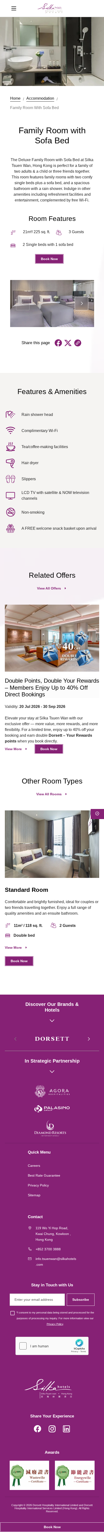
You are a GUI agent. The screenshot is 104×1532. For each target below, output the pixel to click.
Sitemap (34, 1195)
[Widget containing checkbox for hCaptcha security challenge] (52, 1346)
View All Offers (49, 588)
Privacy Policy (38, 1185)
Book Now (49, 259)
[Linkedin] (66, 1430)
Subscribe (80, 1299)
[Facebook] (37, 1430)
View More (13, 749)
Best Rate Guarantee (44, 1175)
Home (15, 98)
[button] (81, 303)
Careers (34, 1165)
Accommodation (40, 98)
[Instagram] (52, 1430)
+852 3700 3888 (48, 1249)
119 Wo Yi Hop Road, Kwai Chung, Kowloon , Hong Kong (53, 1233)
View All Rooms (49, 794)
